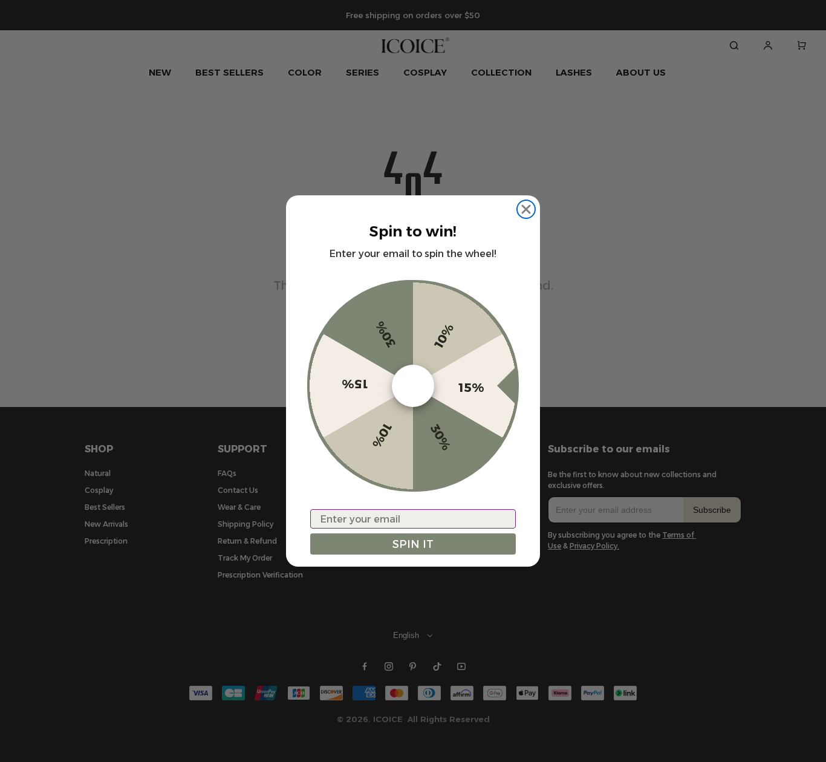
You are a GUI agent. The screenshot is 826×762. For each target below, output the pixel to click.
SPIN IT (413, 544)
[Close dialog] (526, 209)
